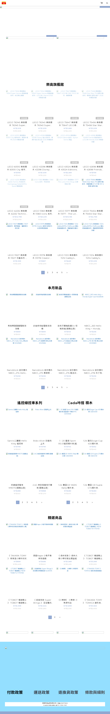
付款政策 (15, 692)
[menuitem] (43, 272)
